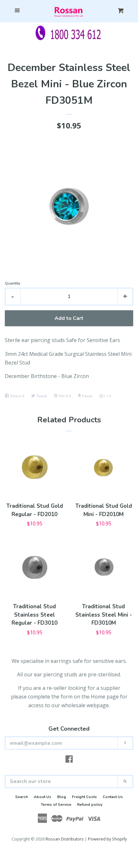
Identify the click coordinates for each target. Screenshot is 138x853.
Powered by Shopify (107, 839)
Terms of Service (56, 804)
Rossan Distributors (65, 839)
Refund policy (89, 804)
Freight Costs (84, 796)
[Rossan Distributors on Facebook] (69, 760)
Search (21, 796)
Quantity (12, 283)
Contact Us (113, 796)
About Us (42, 796)
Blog (61, 796)
